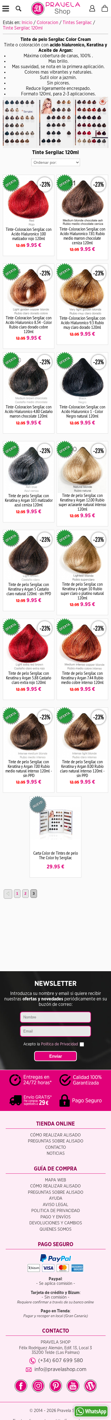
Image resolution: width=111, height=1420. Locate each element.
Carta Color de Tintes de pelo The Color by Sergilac (55, 855)
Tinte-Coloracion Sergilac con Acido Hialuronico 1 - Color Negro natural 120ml (82, 411)
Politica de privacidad (55, 1211)
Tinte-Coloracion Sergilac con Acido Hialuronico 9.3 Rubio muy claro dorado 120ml (82, 322)
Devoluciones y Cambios (55, 1223)
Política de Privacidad (59, 1044)
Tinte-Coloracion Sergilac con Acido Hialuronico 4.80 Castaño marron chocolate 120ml (29, 411)
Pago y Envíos (55, 1217)
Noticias (56, 1153)
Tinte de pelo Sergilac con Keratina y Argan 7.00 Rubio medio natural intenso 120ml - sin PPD (28, 768)
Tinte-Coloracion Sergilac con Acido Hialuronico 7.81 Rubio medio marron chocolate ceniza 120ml (82, 235)
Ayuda (55, 1198)
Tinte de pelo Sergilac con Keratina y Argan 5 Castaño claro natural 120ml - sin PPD (29, 588)
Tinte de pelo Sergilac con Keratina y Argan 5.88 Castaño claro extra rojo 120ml (28, 677)
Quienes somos (55, 1229)
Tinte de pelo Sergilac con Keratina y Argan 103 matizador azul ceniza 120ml (29, 500)
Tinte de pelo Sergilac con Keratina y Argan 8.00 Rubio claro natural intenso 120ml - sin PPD (82, 768)
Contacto (55, 1147)
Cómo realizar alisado (55, 1135)
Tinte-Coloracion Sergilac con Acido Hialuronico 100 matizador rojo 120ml (29, 233)
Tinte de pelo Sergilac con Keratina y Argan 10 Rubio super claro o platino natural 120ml (82, 591)
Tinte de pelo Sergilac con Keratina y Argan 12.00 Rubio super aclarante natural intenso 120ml (82, 502)
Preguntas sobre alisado (55, 1141)
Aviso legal (55, 1205)
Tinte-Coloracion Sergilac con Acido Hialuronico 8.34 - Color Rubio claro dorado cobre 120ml (29, 324)
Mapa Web (55, 1180)
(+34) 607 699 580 (60, 1360)
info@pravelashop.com (60, 1369)
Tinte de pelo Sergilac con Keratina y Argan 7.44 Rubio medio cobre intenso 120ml (82, 677)
